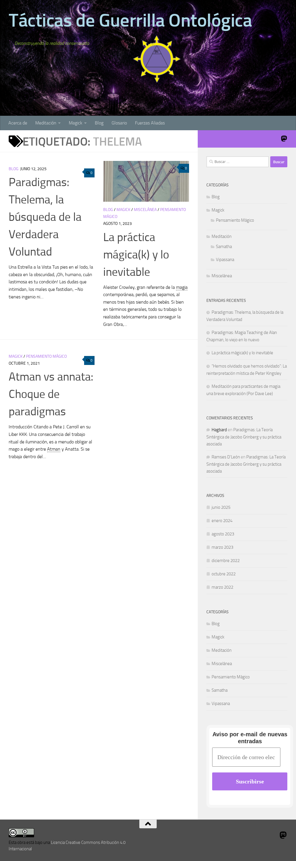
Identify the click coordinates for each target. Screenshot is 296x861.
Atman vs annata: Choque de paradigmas (51, 394)
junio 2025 (221, 507)
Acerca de (17, 123)
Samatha (224, 246)
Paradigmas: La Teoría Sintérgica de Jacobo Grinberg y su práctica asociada (243, 437)
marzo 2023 (222, 547)
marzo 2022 (222, 587)
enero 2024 (222, 520)
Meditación (45, 123)
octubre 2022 (224, 574)
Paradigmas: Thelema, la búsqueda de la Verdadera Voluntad (45, 216)
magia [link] (182, 287)
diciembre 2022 (226, 560)
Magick (75, 123)
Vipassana (225, 259)
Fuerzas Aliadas (150, 123)
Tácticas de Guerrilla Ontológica (130, 20)
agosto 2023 (223, 534)
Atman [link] (53, 449)
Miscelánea (145, 209)
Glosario (119, 123)
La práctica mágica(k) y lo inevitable (136, 254)
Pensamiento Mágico (46, 356)
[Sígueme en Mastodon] (283, 138)
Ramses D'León (226, 457)
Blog (99, 123)
